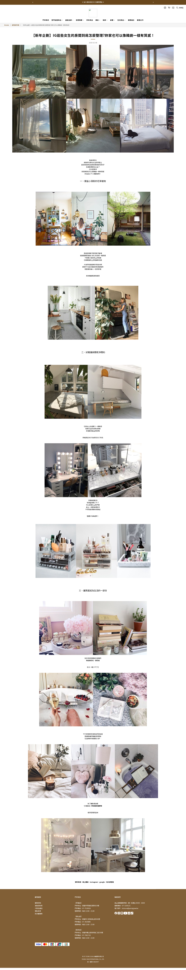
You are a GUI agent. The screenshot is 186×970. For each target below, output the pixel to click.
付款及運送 (38, 908)
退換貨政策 (38, 906)
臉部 (104, 20)
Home (6, 25)
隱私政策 (38, 911)
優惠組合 (131, 20)
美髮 (97, 20)
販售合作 (140, 20)
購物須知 (38, 903)
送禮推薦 (79, 20)
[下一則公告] (153, 2)
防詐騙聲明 (38, 914)
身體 (111, 20)
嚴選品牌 (68, 20)
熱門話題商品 (56, 20)
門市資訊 (46, 20)
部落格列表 (15, 25)
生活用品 (120, 20)
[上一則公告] (33, 2)
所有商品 (89, 20)
